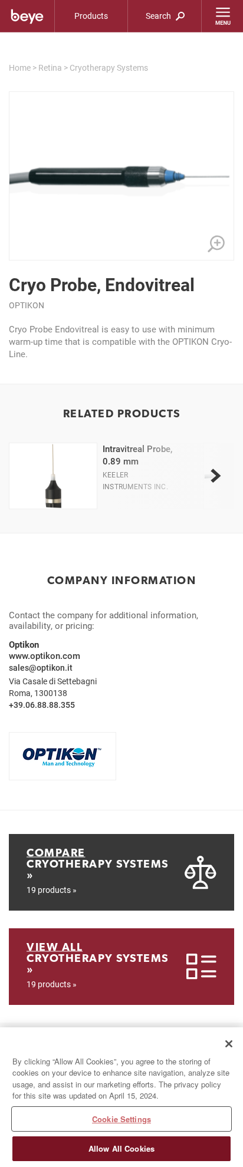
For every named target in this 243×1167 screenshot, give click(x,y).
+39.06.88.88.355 (42, 704)
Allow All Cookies (121, 1148)
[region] (121, 1097)
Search (159, 15)
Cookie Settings (121, 1119)
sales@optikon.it (41, 667)
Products (91, 15)
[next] (215, 476)
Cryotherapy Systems (109, 67)
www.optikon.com (44, 655)
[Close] (229, 1044)
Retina (50, 67)
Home (20, 67)
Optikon (26, 305)
